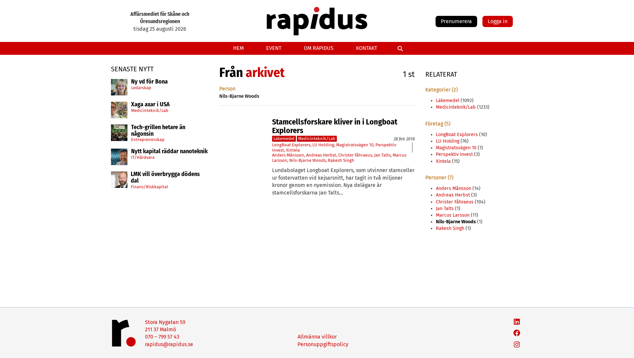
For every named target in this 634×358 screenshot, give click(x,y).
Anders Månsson (288, 155)
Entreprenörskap (147, 139)
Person (227, 89)
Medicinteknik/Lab (149, 110)
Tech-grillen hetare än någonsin (158, 130)
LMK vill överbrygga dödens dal (165, 177)
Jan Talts (382, 155)
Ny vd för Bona (149, 82)
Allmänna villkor (317, 337)
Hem (238, 48)
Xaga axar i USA (150, 104)
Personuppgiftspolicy (323, 344)
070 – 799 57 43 (162, 337)
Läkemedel (284, 138)
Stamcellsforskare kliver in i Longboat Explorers (334, 126)
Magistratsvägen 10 (354, 144)
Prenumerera (456, 21)
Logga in (498, 21)
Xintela (293, 150)
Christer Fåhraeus (355, 155)
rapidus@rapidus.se (169, 344)
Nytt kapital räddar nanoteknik (169, 151)
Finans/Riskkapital (149, 186)
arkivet (265, 73)
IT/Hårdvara (143, 157)
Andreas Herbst (321, 155)
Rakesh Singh (341, 160)
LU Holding (323, 144)
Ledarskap (141, 87)
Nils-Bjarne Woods (307, 160)
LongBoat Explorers (291, 144)
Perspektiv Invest (454, 154)
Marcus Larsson (453, 215)
